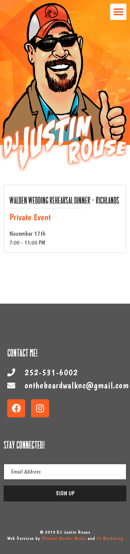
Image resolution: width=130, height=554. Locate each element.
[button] (118, 12)
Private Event (30, 217)
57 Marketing (109, 538)
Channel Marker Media (64, 538)
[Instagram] (40, 408)
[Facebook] (16, 408)
